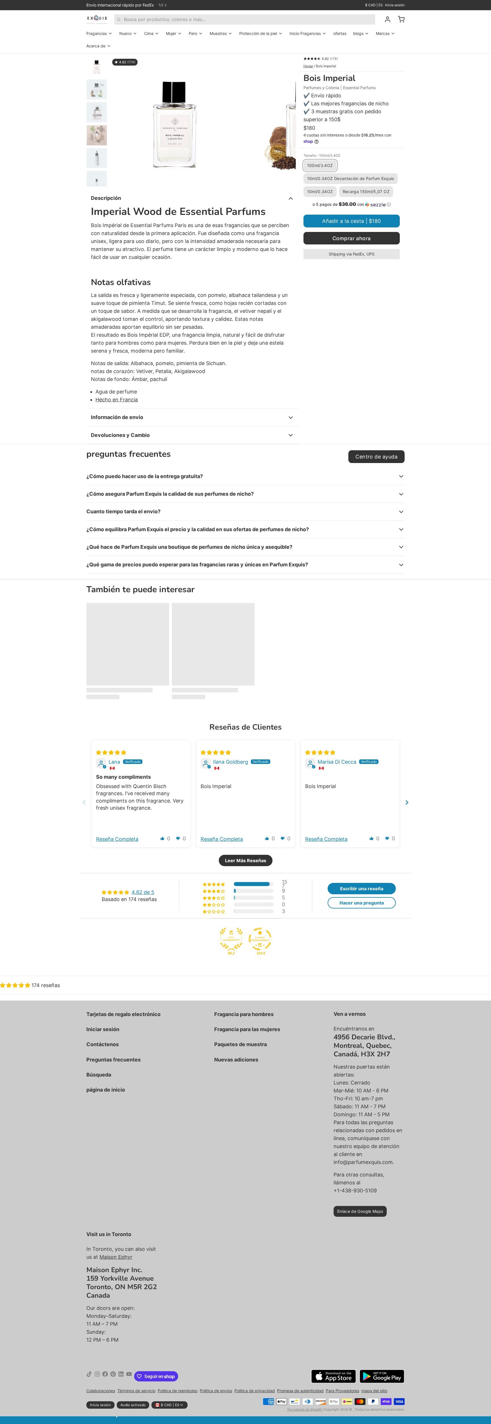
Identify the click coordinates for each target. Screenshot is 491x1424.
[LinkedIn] (121, 1376)
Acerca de (95, 45)
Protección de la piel (258, 33)
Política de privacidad (254, 1390)
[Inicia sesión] (385, 19)
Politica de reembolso (177, 1390)
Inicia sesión (395, 5)
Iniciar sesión (102, 1029)
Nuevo (125, 33)
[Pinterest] (113, 1376)
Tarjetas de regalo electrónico (123, 1014)
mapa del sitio (374, 1390)
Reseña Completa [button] (117, 839)
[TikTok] (89, 1376)
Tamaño (321, 155)
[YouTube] (129, 1376)
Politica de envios (216, 1390)
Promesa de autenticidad (300, 1390)
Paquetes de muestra (240, 1044)
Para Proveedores (342, 1390)
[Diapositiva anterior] (119, 120)
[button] (351, 204)
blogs (358, 33)
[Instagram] (97, 1376)
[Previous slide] (84, 802)
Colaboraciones (100, 1390)
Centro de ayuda (376, 457)
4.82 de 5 (143, 892)
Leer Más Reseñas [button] (245, 860)
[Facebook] (105, 1376)
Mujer (171, 33)
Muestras (218, 33)
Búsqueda (98, 1075)
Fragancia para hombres (244, 1014)
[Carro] (399, 19)
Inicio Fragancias (305, 33)
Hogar (308, 66)
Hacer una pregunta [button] (362, 903)
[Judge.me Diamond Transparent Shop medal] (260, 939)
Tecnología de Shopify (305, 1409)
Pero (193, 33)
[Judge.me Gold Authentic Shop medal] (231, 939)
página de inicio (105, 1090)
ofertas (339, 33)
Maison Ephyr (115, 1257)
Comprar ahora (351, 238)
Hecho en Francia (116, 400)
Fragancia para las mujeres (247, 1029)
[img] (111, 752)
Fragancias (96, 33)
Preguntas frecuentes (113, 1060)
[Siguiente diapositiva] (287, 120)
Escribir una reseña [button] (361, 888)
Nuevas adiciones (236, 1060)
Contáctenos (102, 1044)
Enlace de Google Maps (360, 1211)
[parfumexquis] (97, 19)
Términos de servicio (136, 1390)
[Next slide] (406, 802)
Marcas (383, 33)
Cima (148, 33)
